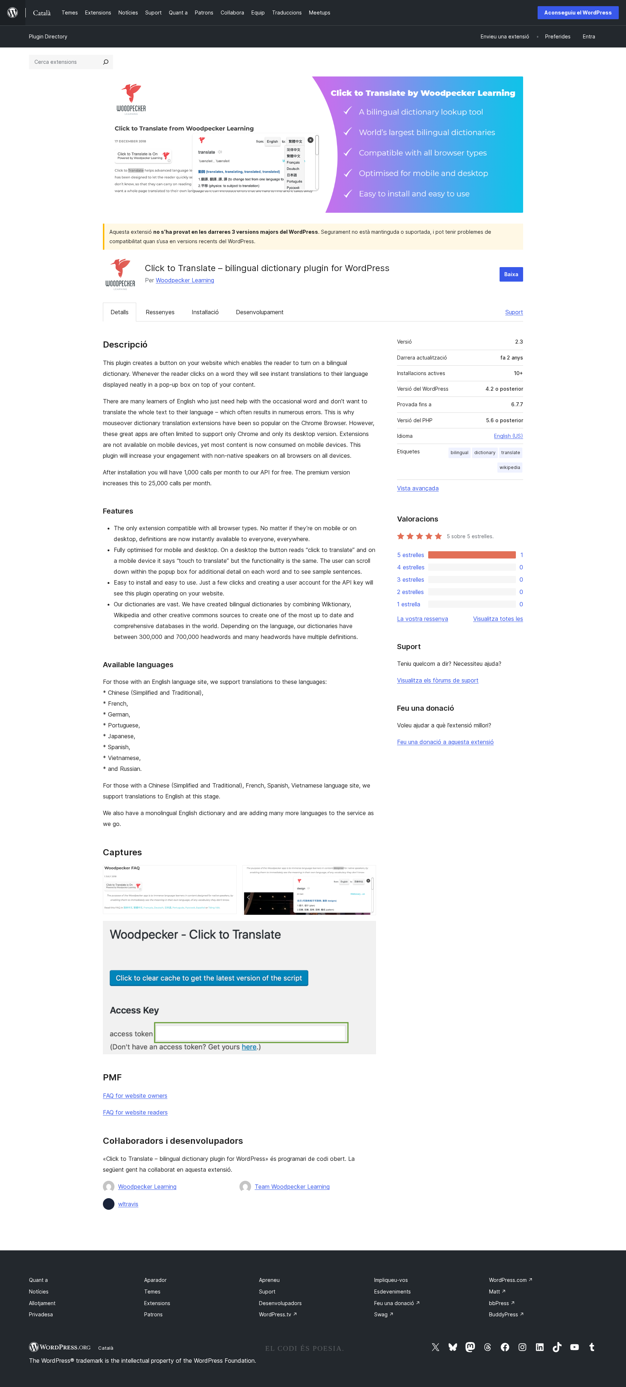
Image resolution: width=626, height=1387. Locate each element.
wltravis (128, 1204)
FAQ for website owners (135, 1095)
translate (510, 452)
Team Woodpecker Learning (292, 1186)
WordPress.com (511, 1280)
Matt (497, 1291)
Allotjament (42, 1303)
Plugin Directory (48, 36)
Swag (384, 1314)
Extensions (157, 1303)
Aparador (155, 1280)
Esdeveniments (392, 1291)
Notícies (39, 1291)
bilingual (459, 452)
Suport (514, 312)
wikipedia (510, 467)
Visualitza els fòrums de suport (438, 680)
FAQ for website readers (135, 1112)
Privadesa (41, 1314)
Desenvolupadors (280, 1303)
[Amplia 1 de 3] (226, 875)
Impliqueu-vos (391, 1280)
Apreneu (269, 1280)
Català (105, 1348)
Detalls (119, 312)
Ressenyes (160, 312)
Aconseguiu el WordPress (578, 12)
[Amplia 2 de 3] (366, 875)
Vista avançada (418, 488)
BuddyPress (506, 1314)
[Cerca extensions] (106, 62)
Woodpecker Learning (185, 280)
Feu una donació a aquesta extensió (445, 742)
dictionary (485, 452)
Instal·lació (205, 312)
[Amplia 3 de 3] (366, 930)
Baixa (511, 274)
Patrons (153, 1314)
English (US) (508, 436)
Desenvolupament (260, 312)
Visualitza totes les (498, 618)
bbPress (502, 1303)
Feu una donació (397, 1303)
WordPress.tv (278, 1314)
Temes (152, 1291)
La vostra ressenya (422, 618)
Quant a (38, 1280)
